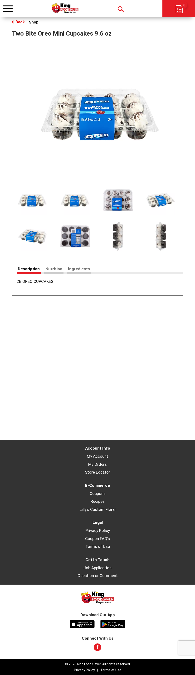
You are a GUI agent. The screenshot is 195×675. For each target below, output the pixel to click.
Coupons (98, 493)
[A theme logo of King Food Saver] (65, 8)
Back (20, 21)
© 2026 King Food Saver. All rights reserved (97, 664)
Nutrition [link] (53, 268)
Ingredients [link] (79, 268)
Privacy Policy (97, 530)
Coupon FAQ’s (97, 538)
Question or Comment (98, 575)
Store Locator (97, 472)
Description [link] (29, 268)
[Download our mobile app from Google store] (112, 623)
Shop (34, 22)
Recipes (98, 501)
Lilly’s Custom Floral (98, 509)
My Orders (97, 464)
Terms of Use (97, 546)
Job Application (97, 567)
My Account (97, 456)
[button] (32, 200)
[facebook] (97, 648)
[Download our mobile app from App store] (82, 623)
